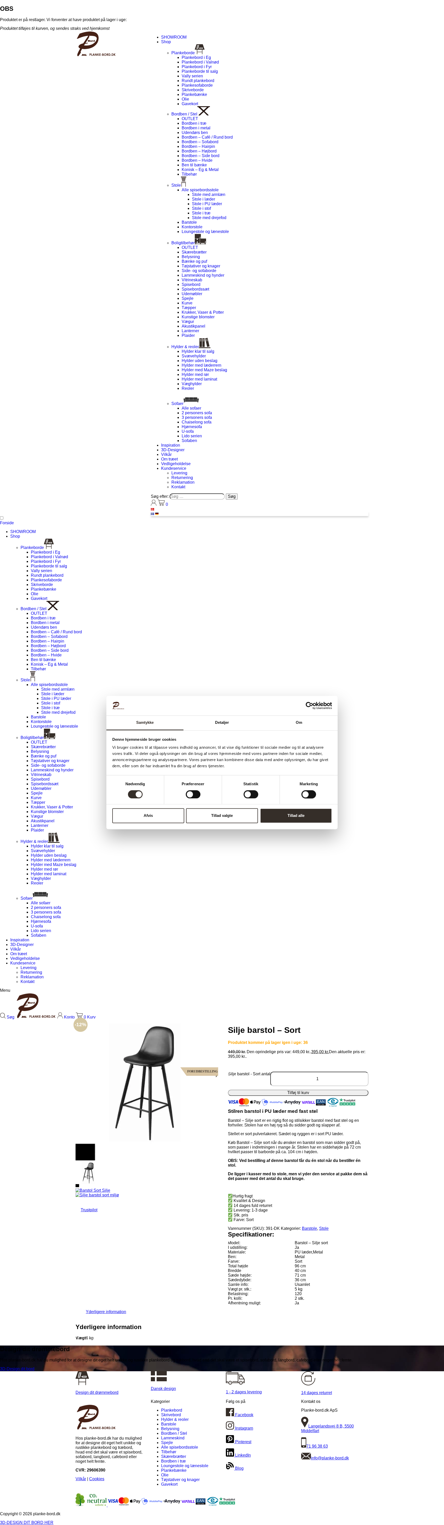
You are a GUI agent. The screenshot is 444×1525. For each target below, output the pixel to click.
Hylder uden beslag (199, 360)
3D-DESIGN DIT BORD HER (26, 1522)
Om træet (169, 459)
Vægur (188, 321)
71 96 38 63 (317, 1446)
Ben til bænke (194, 165)
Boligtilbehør (183, 243)
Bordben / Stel (184, 114)
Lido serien (192, 436)
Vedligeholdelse (176, 464)
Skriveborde (193, 90)
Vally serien (192, 76)
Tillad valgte (222, 816)
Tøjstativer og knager (201, 266)
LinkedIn (242, 1455)
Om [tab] (299, 722)
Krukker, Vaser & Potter (203, 312)
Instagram (243, 1428)
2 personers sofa (197, 413)
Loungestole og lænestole (205, 231)
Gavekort (190, 104)
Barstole (189, 222)
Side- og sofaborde (199, 270)
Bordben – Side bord (200, 156)
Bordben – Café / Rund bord (207, 137)
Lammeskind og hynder (203, 275)
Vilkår (166, 454)
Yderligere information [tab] (106, 1312)
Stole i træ (201, 213)
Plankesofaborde (197, 85)
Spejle (187, 298)
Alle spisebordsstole (200, 190)
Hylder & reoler (185, 347)
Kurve (187, 303)
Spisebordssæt (195, 289)
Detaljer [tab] (222, 722)
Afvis (148, 816)
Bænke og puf (194, 261)
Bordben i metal (196, 128)
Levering (179, 473)
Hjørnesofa (192, 427)
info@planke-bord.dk (330, 1458)
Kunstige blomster (198, 317)
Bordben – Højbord (199, 151)
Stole (176, 185)
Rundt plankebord (198, 80)
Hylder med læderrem (201, 365)
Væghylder (192, 384)
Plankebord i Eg (196, 57)
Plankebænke (194, 94)
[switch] (193, 794)
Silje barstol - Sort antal (249, 1074)
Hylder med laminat (199, 379)
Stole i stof (201, 208)
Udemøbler (192, 294)
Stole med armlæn (208, 194)
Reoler (188, 388)
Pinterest (242, 1442)
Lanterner (190, 331)
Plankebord (171, 1410)
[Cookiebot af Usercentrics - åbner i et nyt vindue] (309, 705)
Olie (185, 99)
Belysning (191, 257)
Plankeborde (183, 53)
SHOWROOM (174, 37)
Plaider (188, 335)
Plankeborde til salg (200, 71)
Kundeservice (173, 468)
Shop (166, 42)
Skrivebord (171, 1415)
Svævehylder (194, 356)
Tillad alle (296, 816)
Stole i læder (203, 199)
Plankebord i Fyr (197, 67)
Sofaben (189, 440)
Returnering (182, 477)
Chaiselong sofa (196, 422)
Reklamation (183, 482)
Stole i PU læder (207, 204)
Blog (239, 1468)
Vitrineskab (192, 280)
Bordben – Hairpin (198, 146)
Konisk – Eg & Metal (200, 169)
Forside (7, 523)
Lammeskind (172, 1438)
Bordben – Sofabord (200, 142)
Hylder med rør (195, 374)
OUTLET (190, 118)
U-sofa (188, 431)
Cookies (96, 1479)
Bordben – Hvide (197, 160)
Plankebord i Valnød (200, 62)
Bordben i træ (194, 123)
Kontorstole (192, 227)
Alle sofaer (191, 408)
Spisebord (191, 284)
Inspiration (170, 445)
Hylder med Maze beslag (204, 370)
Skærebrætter (194, 252)
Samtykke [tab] (145, 722)
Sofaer (177, 403)
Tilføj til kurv (298, 1092)
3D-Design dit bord (17, 1369)
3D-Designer (172, 450)
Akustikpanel (193, 326)
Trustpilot (89, 1210)
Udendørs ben (195, 132)
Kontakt (178, 487)
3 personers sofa (197, 417)
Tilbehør (189, 174)
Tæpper (189, 307)
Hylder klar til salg (198, 351)
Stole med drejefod (209, 217)
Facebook (243, 1415)
